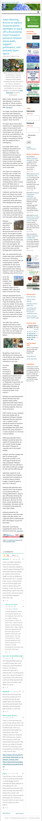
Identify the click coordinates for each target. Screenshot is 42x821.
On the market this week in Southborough (33, 317)
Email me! (31, 381)
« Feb (28, 339)
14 (32, 333)
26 (29, 337)
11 (27, 333)
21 (32, 335)
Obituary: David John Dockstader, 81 (32, 159)
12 (29, 333)
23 (36, 335)
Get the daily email (32, 359)
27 (31, 337)
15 (34, 333)
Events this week (31, 297)
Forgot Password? (31, 149)
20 (31, 335)
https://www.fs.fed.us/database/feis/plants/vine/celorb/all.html (13, 764)
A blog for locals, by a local (32, 2)
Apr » (32, 339)
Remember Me (32, 136)
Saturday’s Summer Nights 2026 (32, 304)
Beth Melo (7, 56)
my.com (10, 2)
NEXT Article (20, 813)
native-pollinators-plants (9, 541)
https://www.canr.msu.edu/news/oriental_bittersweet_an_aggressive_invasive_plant (13, 757)
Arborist (15, 609)
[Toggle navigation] (38, 12)
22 (34, 335)
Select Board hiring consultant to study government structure (33, 217)
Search (36, 37)
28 (32, 337)
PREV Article (6, 813)
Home (6, 818)
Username (31, 112)
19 (29, 335)
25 (27, 337)
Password (30, 124)
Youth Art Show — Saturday (31, 300)
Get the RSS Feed (31, 356)
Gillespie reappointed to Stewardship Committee (33, 195)
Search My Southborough (31, 33)
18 (27, 335)
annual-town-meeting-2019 (15, 540)
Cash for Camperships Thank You (33, 175)
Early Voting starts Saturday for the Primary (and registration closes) (32, 310)
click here (9, 107)
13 (31, 333)
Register (29, 147)
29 (34, 337)
